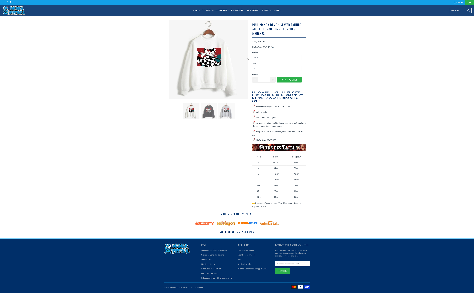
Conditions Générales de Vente (213, 255)
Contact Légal (206, 260)
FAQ (239, 260)
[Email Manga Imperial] (3, 2)
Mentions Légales (208, 264)
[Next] (248, 59)
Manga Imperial (176, 287)
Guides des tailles (244, 264)
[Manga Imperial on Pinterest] (11, 2)
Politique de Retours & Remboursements (216, 278)
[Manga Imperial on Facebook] (7, 2)
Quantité (255, 75)
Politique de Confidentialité (211, 269)
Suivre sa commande (246, 250)
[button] (208, 10)
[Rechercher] (468, 10)
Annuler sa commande (246, 255)
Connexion (460, 2)
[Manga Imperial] (13, 10)
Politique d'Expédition (209, 273)
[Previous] (170, 59)
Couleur (255, 52)
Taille (254, 63)
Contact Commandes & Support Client (252, 269)
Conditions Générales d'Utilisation (214, 250)
